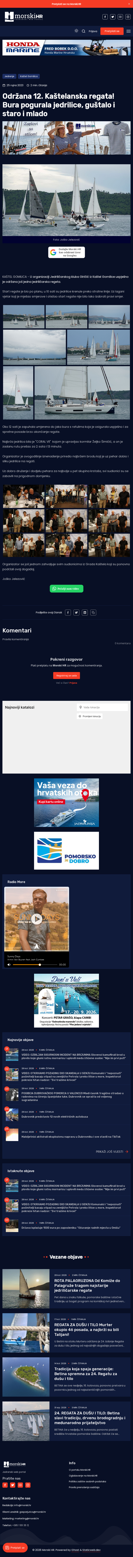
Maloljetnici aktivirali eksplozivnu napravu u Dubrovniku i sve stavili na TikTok (71, 1136)
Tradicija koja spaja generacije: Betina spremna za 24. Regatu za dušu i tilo (85, 1374)
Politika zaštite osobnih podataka (87, 1481)
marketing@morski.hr (27, 1518)
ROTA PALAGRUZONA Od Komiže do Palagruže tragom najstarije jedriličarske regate (87, 1285)
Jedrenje (9, 76)
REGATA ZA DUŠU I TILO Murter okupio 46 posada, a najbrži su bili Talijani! (86, 1330)
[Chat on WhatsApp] (66, 589)
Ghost (75, 1550)
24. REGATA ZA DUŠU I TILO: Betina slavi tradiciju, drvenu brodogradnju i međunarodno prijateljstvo (89, 1418)
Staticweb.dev (91, 1550)
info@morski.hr (22, 1505)
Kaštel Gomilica (29, 76)
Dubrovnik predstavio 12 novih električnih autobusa (55, 1116)
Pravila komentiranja (15, 639)
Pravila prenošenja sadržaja (84, 1487)
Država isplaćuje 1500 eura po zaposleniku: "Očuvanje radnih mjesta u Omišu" (71, 1227)
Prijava (93, 31)
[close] (129, 3)
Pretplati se (112, 31)
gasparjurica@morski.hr (32, 1512)
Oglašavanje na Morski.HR (83, 1475)
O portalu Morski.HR (80, 1469)
